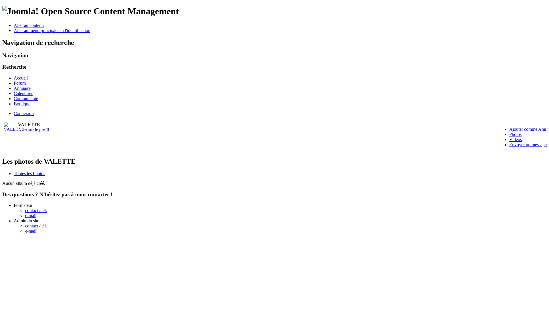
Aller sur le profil (33, 129)
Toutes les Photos (29, 173)
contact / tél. (36, 210)
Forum (20, 83)
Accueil (21, 78)
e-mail (30, 215)
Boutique (22, 103)
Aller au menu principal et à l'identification (52, 30)
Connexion (24, 113)
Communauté (26, 98)
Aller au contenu (29, 25)
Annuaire (22, 88)
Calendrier (23, 93)
